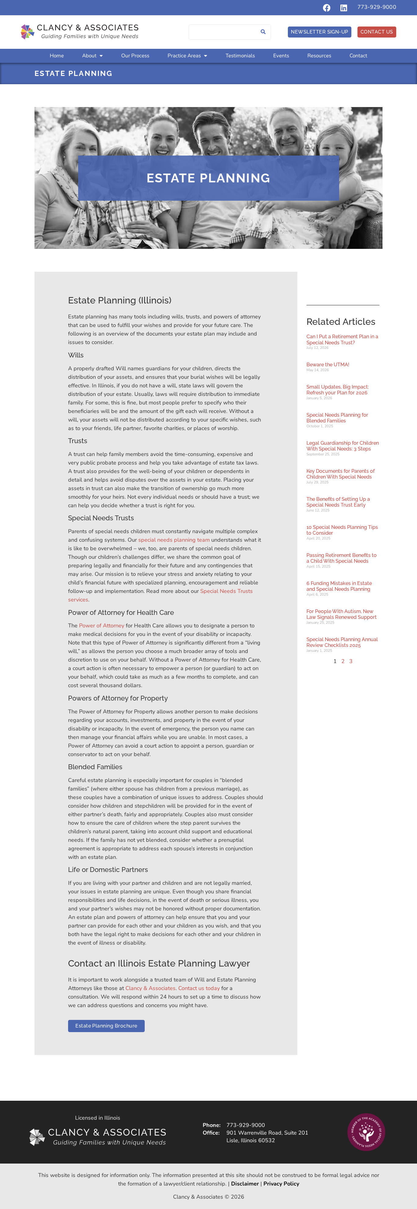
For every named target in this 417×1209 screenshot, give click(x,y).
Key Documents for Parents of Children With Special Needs (340, 474)
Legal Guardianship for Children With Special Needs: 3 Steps (342, 446)
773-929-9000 (376, 7)
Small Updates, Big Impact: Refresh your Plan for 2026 (337, 390)
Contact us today (199, 988)
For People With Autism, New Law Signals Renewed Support (341, 614)
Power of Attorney (101, 625)
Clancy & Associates (150, 988)
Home (57, 55)
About (89, 55)
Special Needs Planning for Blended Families (337, 418)
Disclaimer (245, 1183)
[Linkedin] (343, 7)
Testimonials (240, 55)
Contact (358, 55)
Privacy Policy (281, 1183)
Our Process (135, 55)
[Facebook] (327, 7)
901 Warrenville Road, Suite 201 (267, 1132)
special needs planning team (174, 540)
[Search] (263, 32)
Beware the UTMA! (327, 365)
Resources (319, 55)
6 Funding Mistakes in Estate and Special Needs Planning (339, 586)
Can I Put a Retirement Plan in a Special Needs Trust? (342, 339)
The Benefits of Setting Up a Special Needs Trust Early (338, 502)
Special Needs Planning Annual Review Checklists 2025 (342, 642)
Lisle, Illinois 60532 (251, 1140)
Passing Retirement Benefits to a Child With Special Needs (341, 558)
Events (281, 55)
